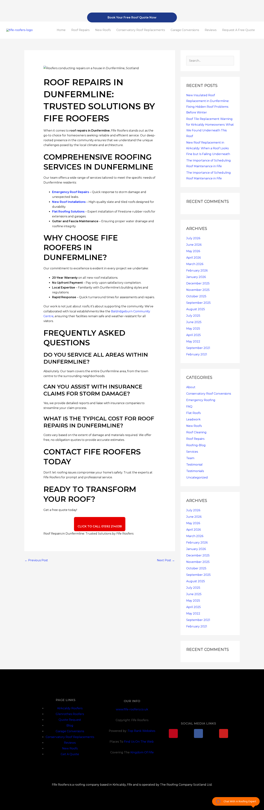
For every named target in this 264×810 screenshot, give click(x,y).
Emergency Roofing (200, 400)
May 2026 (193, 251)
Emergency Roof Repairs (70, 192)
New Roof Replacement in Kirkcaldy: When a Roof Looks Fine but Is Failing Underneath (208, 148)
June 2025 (194, 322)
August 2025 (195, 309)
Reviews (210, 30)
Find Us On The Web (139, 741)
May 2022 (193, 341)
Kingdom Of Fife (142, 752)
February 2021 (196, 354)
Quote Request (70, 719)
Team (190, 458)
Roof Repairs (80, 30)
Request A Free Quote (238, 30)
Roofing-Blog (196, 445)
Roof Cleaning (196, 432)
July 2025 (193, 315)
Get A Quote (70, 754)
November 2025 (198, 290)
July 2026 (193, 238)
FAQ (189, 406)
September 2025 (198, 302)
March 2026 (194, 264)
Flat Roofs (193, 413)
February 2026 (197, 270)
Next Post (166, 560)
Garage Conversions (185, 30)
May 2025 (193, 328)
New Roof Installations (69, 202)
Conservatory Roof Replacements (140, 30)
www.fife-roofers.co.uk (132, 709)
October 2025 (196, 296)
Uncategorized (197, 477)
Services (192, 451)
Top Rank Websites (141, 731)
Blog (69, 725)
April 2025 (193, 335)
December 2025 (198, 283)
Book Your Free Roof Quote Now (132, 17)
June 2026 (194, 244)
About (190, 387)
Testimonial (194, 464)
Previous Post (36, 560)
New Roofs (103, 30)
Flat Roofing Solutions (68, 211)
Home (61, 30)
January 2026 (196, 277)
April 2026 (193, 257)
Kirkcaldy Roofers (69, 708)
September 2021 (198, 348)
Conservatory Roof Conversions (208, 393)
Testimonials (195, 471)
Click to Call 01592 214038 (100, 526)
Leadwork (193, 419)
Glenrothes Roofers (70, 714)
